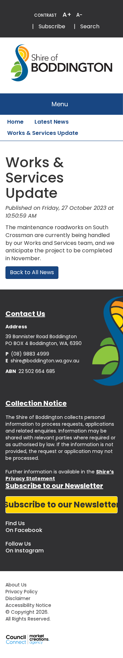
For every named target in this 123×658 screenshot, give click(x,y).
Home (15, 122)
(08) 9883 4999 (27, 353)
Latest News (52, 122)
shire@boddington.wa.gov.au (42, 360)
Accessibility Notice (28, 605)
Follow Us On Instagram (24, 547)
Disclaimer (17, 598)
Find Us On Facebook (23, 526)
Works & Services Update (42, 133)
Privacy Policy (21, 591)
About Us (16, 584)
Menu (60, 104)
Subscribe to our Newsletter (61, 504)
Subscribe (52, 26)
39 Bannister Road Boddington (41, 336)
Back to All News (32, 272)
